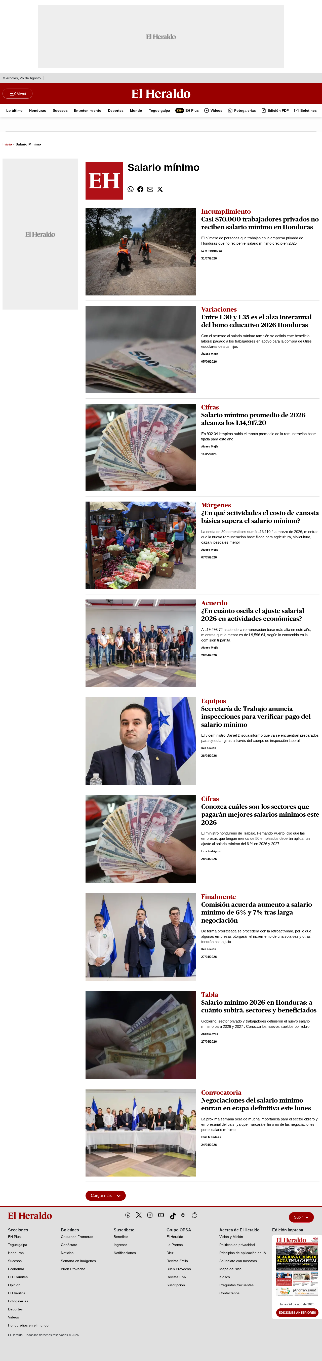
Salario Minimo (28, 144)
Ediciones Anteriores (297, 1312)
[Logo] (161, 93)
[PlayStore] (183, 1215)
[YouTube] (161, 1215)
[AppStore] (194, 1215)
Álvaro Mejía (209, 354)
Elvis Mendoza (211, 1137)
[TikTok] (172, 1215)
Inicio (7, 144)
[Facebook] (128, 1215)
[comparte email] (150, 189)
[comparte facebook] (140, 189)
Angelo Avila (209, 1034)
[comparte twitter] (160, 189)
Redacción (208, 748)
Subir (298, 1217)
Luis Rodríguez (211, 250)
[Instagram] (150, 1215)
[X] (139, 1215)
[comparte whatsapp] (131, 189)
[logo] (31, 1215)
